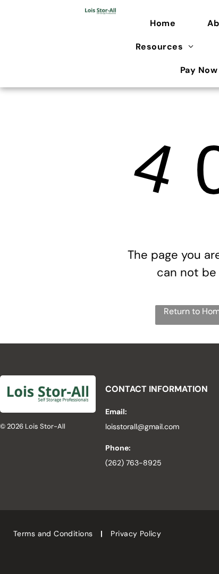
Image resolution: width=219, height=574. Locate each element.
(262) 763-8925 (133, 463)
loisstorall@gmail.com (142, 426)
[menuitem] (168, 23)
